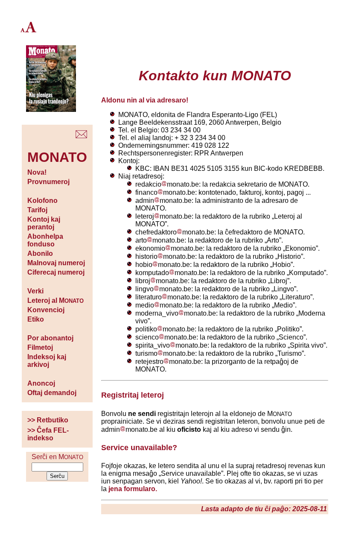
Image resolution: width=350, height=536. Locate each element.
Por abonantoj (50, 338)
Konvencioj (45, 309)
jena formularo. (132, 488)
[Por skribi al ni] (81, 136)
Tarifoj (37, 210)
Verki (35, 291)
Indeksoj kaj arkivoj (46, 360)
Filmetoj (40, 347)
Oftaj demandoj (51, 392)
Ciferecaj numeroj (56, 272)
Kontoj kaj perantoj (43, 223)
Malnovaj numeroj (56, 263)
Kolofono (42, 200)
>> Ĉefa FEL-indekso (48, 434)
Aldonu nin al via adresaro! (144, 100)
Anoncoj (41, 383)
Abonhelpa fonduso (45, 240)
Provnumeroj (48, 181)
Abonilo (40, 253)
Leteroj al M (55, 300)
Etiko (35, 319)
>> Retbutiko (47, 420)
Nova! (37, 172)
